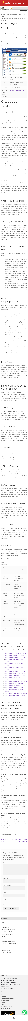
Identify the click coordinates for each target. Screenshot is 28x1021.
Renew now (6, 3)
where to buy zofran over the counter (15, 673)
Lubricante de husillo (6, 952)
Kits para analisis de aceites (8, 939)
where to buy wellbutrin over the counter (16, 693)
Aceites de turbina (6, 950)
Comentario (6, 863)
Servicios (3, 1002)
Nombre (5, 878)
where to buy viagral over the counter (15, 657)
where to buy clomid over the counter (15, 671)
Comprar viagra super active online (21, 840)
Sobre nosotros (4, 994)
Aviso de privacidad (5, 1008)
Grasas (3, 936)
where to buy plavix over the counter (14, 687)
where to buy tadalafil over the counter (15, 653)
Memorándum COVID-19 (6, 1006)
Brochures (3, 996)
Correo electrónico (8, 885)
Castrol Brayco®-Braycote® (8, 929)
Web (4, 892)
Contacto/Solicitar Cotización (7, 998)
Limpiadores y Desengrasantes (13, 941)
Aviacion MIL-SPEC (6, 927)
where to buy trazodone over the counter (16, 681)
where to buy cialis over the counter (14, 655)
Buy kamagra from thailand (7, 840)
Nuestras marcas (5, 1000)
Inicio (4, 14)
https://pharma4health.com (17, 90)
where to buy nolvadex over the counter (15, 675)
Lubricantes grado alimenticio (13, 946)
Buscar (14, 1018)
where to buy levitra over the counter (15, 683)
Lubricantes (13, 923)
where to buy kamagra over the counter (15, 695)
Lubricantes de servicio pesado (13, 943)
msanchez (20, 18)
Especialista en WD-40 (7, 932)
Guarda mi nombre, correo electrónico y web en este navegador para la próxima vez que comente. (13, 902)
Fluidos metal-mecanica (7, 934)
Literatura (3, 1004)
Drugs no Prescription (12, 14)
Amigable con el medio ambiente (13, 925)
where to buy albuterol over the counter (15, 685)
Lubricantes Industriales (13, 948)
